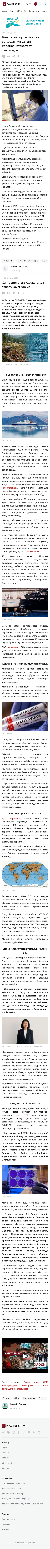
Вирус (42, 1398)
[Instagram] (3, 56)
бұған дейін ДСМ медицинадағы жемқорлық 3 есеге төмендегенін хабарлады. (25, 1385)
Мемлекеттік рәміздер (12, 1493)
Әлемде (5, 1468)
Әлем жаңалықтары (27, 261)
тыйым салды (32, 551)
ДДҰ (26, 1115)
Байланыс (6, 1524)
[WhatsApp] (8, 56)
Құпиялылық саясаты (12, 1488)
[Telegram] (13, 56)
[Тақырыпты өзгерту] (37, 4)
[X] (23, 56)
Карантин (8, 261)
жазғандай (12, 647)
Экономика (7, 1463)
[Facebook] (18, 56)
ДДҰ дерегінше (11, 818)
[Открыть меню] (45, 4)
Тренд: (5, 11)
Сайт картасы (8, 1519)
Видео (6, 1398)
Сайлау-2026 (16, 11)
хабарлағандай (9, 487)
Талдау (5, 1458)
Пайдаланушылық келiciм (13, 1483)
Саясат (5, 1452)
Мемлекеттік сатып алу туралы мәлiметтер (22, 1503)
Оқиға (4, 1447)
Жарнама (6, 1529)
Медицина (29, 1398)
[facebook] (18, 1432)
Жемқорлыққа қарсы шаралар (16, 1498)
